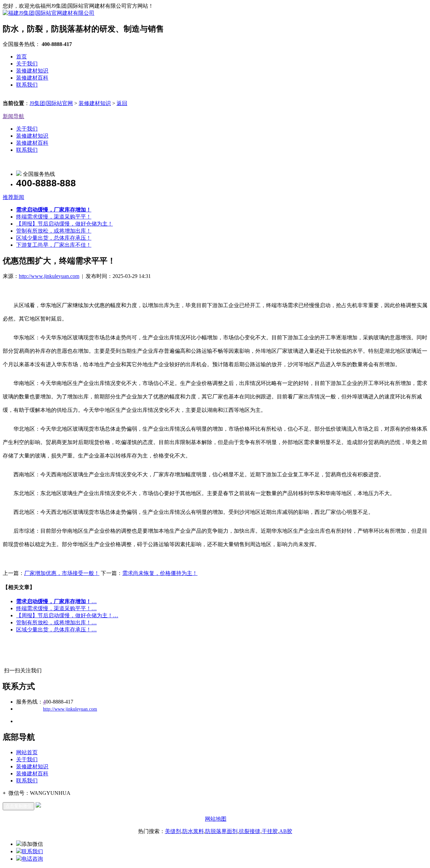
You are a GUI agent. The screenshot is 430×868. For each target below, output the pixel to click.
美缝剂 (173, 831)
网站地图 (215, 819)
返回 (122, 103)
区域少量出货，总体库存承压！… (56, 629)
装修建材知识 (32, 71)
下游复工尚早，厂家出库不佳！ (53, 245)
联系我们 (27, 85)
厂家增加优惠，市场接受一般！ (61, 573)
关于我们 (27, 63)
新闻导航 (13, 116)
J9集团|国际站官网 (51, 103)
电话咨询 (32, 859)
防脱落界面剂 (221, 831)
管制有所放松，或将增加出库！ (53, 231)
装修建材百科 (32, 78)
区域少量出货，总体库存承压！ (53, 238)
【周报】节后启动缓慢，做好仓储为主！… (67, 615)
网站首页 (27, 752)
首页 (21, 56)
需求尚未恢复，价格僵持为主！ (160, 573)
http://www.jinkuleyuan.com (49, 276)
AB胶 (285, 831)
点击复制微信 (18, 806)
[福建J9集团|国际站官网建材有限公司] (48, 13)
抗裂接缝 (249, 831)
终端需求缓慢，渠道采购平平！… (56, 608)
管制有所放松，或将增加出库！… (56, 622)
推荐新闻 (13, 197)
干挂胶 (270, 831)
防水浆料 (193, 831)
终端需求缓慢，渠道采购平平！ (53, 217)
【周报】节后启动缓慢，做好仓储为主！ (64, 224)
